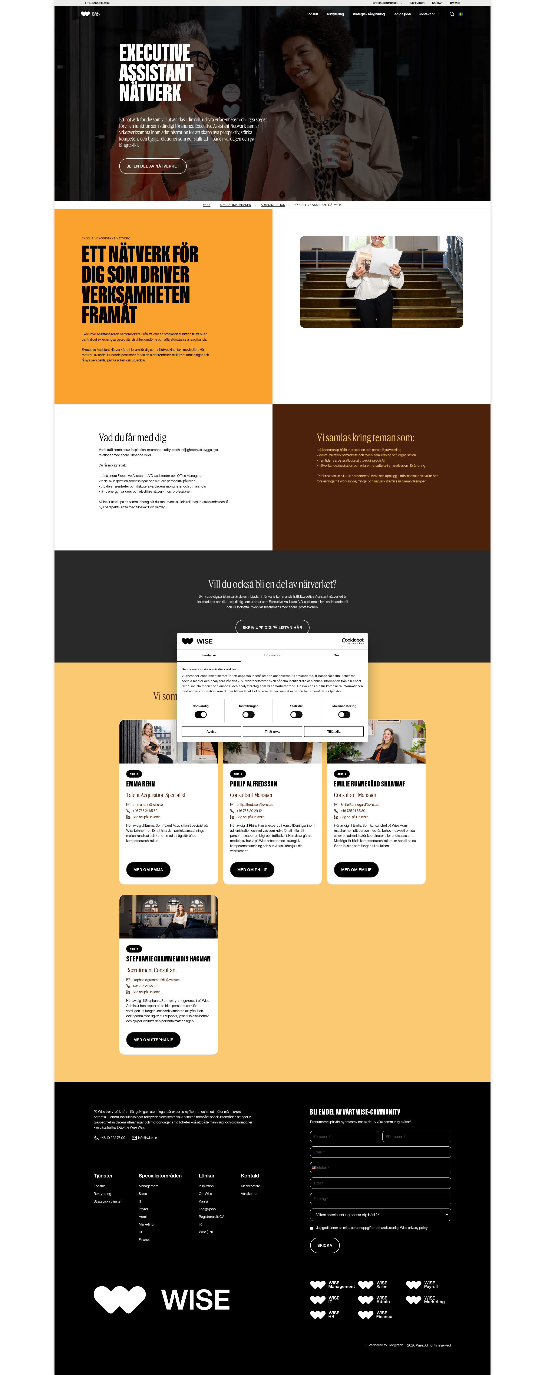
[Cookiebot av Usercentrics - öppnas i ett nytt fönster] (345, 641)
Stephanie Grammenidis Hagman (168, 959)
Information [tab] (272, 655)
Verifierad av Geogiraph (386, 1345)
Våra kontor (249, 1193)
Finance (145, 1239)
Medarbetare (250, 1186)
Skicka (325, 1245)
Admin (143, 1216)
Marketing (146, 1224)
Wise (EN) (206, 1231)
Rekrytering (335, 14)
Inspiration (417, 3)
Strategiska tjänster (108, 1201)
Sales (143, 1193)
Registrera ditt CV (211, 1216)
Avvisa (211, 731)
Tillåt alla (333, 731)
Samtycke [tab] (208, 655)
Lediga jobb (402, 14)
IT (140, 1201)
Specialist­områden (160, 1175)
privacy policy (417, 1227)
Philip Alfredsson (253, 784)
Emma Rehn (140, 784)
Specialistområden (385, 3)
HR (141, 1231)
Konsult (312, 14)
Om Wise (455, 3)
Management (148, 1186)
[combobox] (314, 1167)
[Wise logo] (94, 14)
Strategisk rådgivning (368, 14)
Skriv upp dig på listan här (272, 628)
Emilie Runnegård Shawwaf (369, 784)
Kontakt (425, 14)
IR (200, 1224)
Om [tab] (336, 655)
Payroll (143, 1208)
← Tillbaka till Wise (97, 3)
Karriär (437, 3)
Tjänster (103, 1175)
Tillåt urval (272, 731)
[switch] (248, 714)
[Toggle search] (452, 14)
